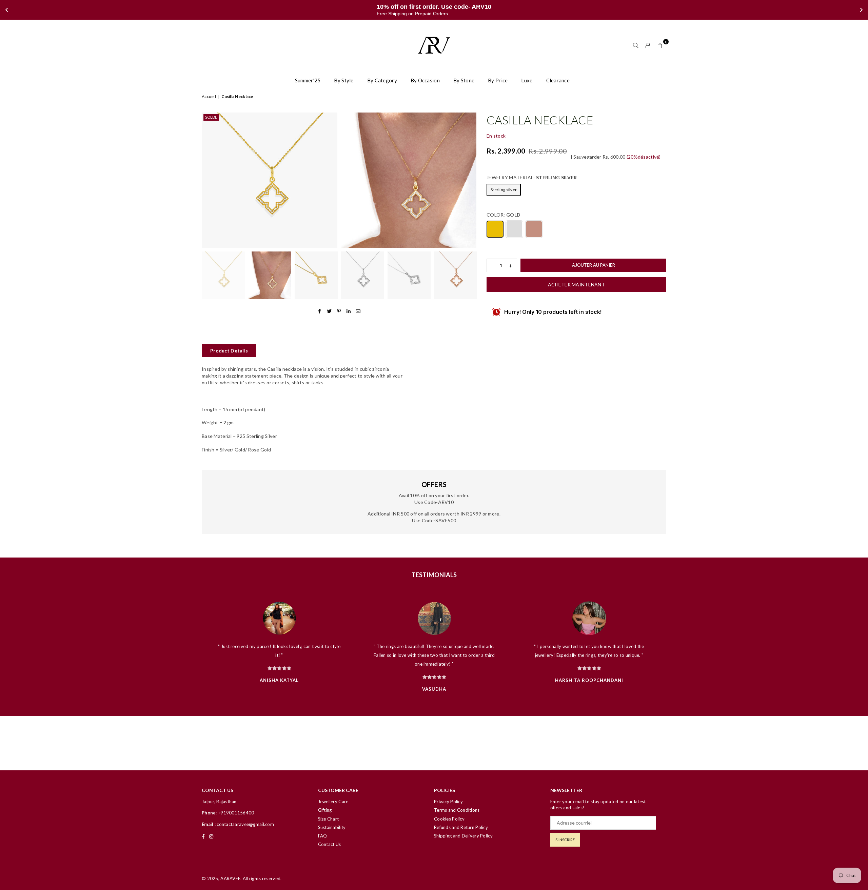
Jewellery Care (333, 801)
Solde (211, 117)
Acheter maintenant (576, 284)
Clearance (558, 80)
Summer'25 (308, 80)
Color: (503, 215)
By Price (498, 80)
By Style (343, 80)
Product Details (229, 350)
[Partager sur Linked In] (348, 310)
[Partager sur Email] (358, 310)
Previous (208, 180)
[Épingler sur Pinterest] (339, 310)
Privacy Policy (448, 801)
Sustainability (332, 827)
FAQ (322, 835)
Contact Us (329, 844)
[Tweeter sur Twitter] (329, 310)
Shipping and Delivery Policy (463, 835)
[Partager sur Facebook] (319, 310)
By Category (382, 80)
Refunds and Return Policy (461, 827)
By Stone (463, 80)
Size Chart (328, 819)
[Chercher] (636, 45)
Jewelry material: (532, 177)
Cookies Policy (449, 819)
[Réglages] (648, 45)
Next (470, 180)
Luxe (526, 80)
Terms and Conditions (457, 810)
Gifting (325, 810)
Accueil (209, 96)
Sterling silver (504, 189)
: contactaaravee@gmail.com (243, 824)
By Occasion (425, 80)
